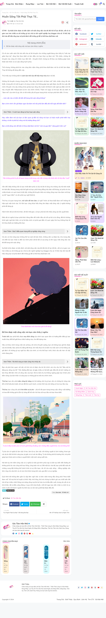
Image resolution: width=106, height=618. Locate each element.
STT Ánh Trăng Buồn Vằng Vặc (80, 110)
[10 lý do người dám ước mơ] (97, 209)
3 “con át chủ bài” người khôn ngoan (97, 196)
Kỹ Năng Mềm (80, 392)
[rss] (33, 533)
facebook (83, 34)
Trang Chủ (10, 4)
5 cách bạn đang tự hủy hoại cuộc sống (26, 112)
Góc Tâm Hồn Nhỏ (20, 523)
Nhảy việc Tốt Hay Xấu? (96, 331)
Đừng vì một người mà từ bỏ (81, 311)
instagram (83, 39)
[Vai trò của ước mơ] (81, 230)
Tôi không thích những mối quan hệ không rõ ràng (97, 371)
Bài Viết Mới (50, 4)
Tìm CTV (91, 600)
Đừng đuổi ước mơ (46, 562)
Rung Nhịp (30, 4)
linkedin (99, 39)
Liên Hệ (84, 600)
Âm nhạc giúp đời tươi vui (80, 196)
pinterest (83, 44)
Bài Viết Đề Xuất (65, 4)
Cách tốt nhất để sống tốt (97, 130)
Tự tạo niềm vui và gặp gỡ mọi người (81, 130)
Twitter (26, 504)
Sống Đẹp (79, 395)
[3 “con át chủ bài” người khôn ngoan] (97, 187)
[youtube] (30, 533)
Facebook (16, 504)
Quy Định (76, 600)
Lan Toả (40, 4)
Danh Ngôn (79, 388)
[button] (95, 4)
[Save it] (63, 22)
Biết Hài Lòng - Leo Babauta (96, 261)
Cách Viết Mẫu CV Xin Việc (97, 91)
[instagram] (19, 533)
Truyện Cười (78, 4)
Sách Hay (91, 392)
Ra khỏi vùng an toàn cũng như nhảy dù (26, 362)
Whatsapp (36, 504)
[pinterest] (24, 533)
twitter (98, 34)
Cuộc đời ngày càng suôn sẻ (96, 311)
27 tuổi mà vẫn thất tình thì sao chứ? (97, 71)
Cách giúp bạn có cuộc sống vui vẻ (81, 71)
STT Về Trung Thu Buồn (81, 351)
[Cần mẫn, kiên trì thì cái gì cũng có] (89, 158)
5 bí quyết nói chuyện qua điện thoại (67, 562)
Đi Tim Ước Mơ (14, 13)
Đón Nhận (19, 4)
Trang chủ (5, 13)
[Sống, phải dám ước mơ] (81, 252)
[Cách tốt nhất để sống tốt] (97, 230)
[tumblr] (27, 533)
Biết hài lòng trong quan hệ (80, 218)
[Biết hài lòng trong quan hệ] (81, 209)
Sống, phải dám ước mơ (6, 562)
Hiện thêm (66, 541)
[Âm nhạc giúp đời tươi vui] (81, 187)
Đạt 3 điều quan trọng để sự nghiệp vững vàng (29, 231)
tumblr (98, 44)
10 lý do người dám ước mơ (96, 218)
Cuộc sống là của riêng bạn (81, 371)
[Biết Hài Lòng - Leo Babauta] (97, 252)
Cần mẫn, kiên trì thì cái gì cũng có (88, 173)
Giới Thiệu (68, 600)
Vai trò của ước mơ (25, 562)
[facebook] (13, 533)
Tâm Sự (96, 395)
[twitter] (16, 533)
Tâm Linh (88, 395)
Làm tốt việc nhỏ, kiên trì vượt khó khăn (80, 91)
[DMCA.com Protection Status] (8, 491)
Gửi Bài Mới (99, 600)
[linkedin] (21, 533)
